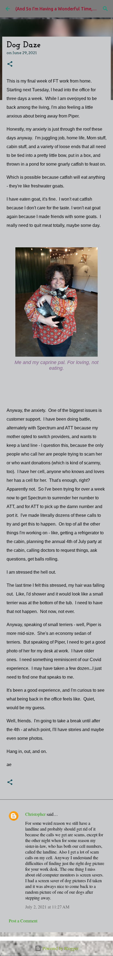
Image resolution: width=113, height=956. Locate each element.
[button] (10, 64)
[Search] (105, 8)
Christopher (35, 814)
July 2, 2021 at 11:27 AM (47, 907)
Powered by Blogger (59, 948)
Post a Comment (23, 920)
